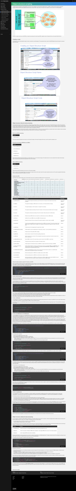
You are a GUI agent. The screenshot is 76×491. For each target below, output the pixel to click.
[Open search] (73, 1)
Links (13, 477)
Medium (23, 477)
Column (14, 478)
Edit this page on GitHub (16, 469)
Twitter (23, 478)
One (13, 479)
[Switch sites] (75, 1)
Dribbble (23, 476)
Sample (14, 476)
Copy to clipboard (65, 267)
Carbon (4, 1)
